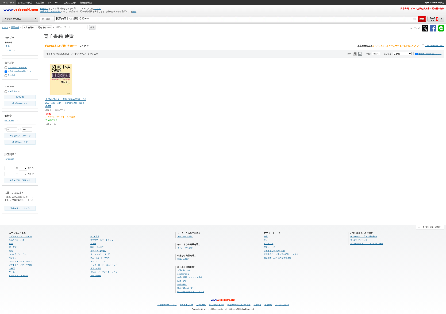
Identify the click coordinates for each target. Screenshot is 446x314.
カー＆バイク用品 (98, 251)
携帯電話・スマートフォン (101, 240)
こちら (97, 8)
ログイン (44, 8)
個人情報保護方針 (216, 305)
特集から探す (183, 259)
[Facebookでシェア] (433, 31)
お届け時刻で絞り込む (434, 46)
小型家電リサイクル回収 (274, 251)
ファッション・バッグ (100, 254)
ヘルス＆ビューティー (18, 254)
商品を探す (182, 284)
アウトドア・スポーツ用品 (20, 265)
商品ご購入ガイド (185, 288)
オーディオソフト (98, 261)
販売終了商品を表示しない (429, 54)
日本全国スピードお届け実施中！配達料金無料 (422, 8)
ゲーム (12, 272)
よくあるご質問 (282, 305)
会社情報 (268, 305)
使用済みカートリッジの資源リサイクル (281, 254)
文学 (54, 124)
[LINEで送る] (441, 31)
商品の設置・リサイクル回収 (189, 277)
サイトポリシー (186, 305)
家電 (11, 251)
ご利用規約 (201, 305)
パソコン (13, 258)
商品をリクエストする (20, 208)
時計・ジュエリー (98, 247)
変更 (134, 11)
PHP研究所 (12, 91)
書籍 (11, 244)
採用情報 (257, 305)
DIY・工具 (94, 236)
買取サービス (269, 247)
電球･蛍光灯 (95, 276)
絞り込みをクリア (20, 103)
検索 (92, 27)
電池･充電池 (95, 268)
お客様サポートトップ (167, 305)
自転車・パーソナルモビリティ (103, 272)
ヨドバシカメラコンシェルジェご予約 (366, 244)
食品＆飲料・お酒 (16, 240)
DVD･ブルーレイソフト (100, 258)
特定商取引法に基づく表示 (239, 305)
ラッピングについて (358, 240)
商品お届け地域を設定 (50, 11)
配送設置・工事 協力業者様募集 (277, 258)
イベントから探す (185, 248)
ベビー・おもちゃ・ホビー (20, 236)
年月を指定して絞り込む (20, 180)
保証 (266, 240)
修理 (266, 236)
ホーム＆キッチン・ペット (20, 261)
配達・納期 (182, 281)
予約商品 (11, 75)
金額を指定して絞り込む (20, 135)
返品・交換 (268, 244)
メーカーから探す (185, 236)
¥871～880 (9, 120)
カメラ (93, 244)
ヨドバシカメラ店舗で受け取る (363, 236)
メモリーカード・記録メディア (103, 265)
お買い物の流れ (184, 270)
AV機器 (12, 268)
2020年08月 (10, 159)
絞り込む (20, 97)
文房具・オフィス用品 (18, 276)
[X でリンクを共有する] (425, 31)
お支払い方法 (183, 274)
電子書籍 (13, 247)
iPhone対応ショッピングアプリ (190, 292)
